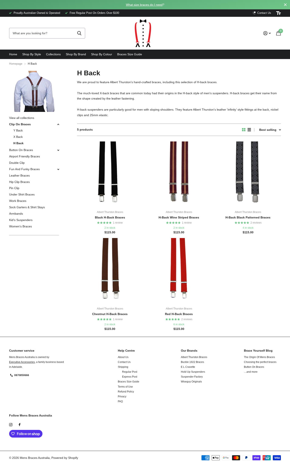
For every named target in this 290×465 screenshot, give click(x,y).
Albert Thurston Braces (194, 357)
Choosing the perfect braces (260, 362)
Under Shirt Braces (22, 194)
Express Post (129, 376)
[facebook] (19, 424)
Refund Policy (126, 391)
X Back (18, 136)
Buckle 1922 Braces (192, 362)
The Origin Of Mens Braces (259, 357)
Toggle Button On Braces (58, 150)
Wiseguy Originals (191, 381)
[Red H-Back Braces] (179, 271)
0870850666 (21, 375)
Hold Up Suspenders (193, 371)
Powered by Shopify (64, 457)
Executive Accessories (22, 362)
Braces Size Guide (129, 54)
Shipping (123, 366)
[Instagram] (10, 424)
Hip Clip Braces (19, 182)
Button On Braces (21, 150)
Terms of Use (125, 386)
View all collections (21, 118)
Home (13, 54)
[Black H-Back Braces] (110, 174)
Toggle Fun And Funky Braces (58, 169)
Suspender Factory (192, 376)
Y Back (18, 130)
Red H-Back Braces (179, 314)
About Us (123, 357)
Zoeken (79, 33)
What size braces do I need (144, 4)
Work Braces (17, 201)
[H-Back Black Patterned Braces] (248, 174)
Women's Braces (20, 226)
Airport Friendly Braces (24, 156)
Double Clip (17, 162)
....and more (251, 371)
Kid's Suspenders (20, 220)
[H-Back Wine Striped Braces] (179, 174)
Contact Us (124, 362)
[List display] (249, 130)
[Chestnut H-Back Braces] (110, 271)
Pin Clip (14, 188)
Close (285, 4)
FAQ (120, 401)
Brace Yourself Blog (258, 350)
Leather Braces (19, 175)
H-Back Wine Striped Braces (179, 217)
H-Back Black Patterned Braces (247, 217)
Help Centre (126, 350)
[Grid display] (243, 130)
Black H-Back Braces (110, 217)
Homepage (15, 63)
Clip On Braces (20, 124)
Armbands (16, 213)
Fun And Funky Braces (24, 169)
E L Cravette (188, 366)
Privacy (122, 396)
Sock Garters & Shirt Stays (27, 207)
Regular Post (129, 371)
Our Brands (189, 350)
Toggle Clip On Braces (58, 124)
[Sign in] (267, 33)
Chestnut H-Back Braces (110, 314)
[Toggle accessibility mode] (278, 13)
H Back (18, 143)
